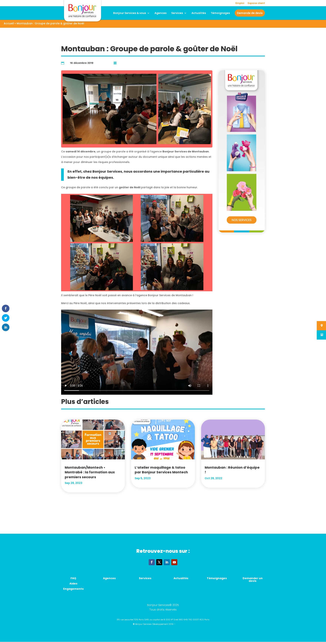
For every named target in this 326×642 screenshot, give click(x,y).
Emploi (239, 3)
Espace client (256, 3)
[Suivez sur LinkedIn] (167, 562)
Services (177, 13)
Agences (161, 13)
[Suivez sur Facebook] (152, 562)
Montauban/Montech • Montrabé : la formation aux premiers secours (90, 472)
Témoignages (220, 13)
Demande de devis (250, 13)
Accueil (9, 23)
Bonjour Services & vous (129, 13)
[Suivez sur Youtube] (174, 562)
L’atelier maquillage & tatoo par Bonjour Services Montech (161, 469)
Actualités (198, 13)
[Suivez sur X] (159, 562)
